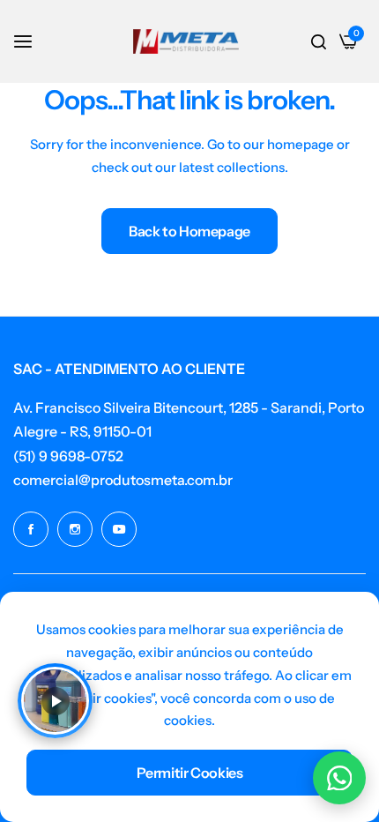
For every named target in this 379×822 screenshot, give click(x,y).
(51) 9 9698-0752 (68, 456)
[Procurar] (318, 41)
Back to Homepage (189, 231)
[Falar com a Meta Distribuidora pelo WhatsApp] (339, 777)
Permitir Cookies (190, 772)
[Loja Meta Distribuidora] (186, 41)
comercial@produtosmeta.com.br (123, 480)
